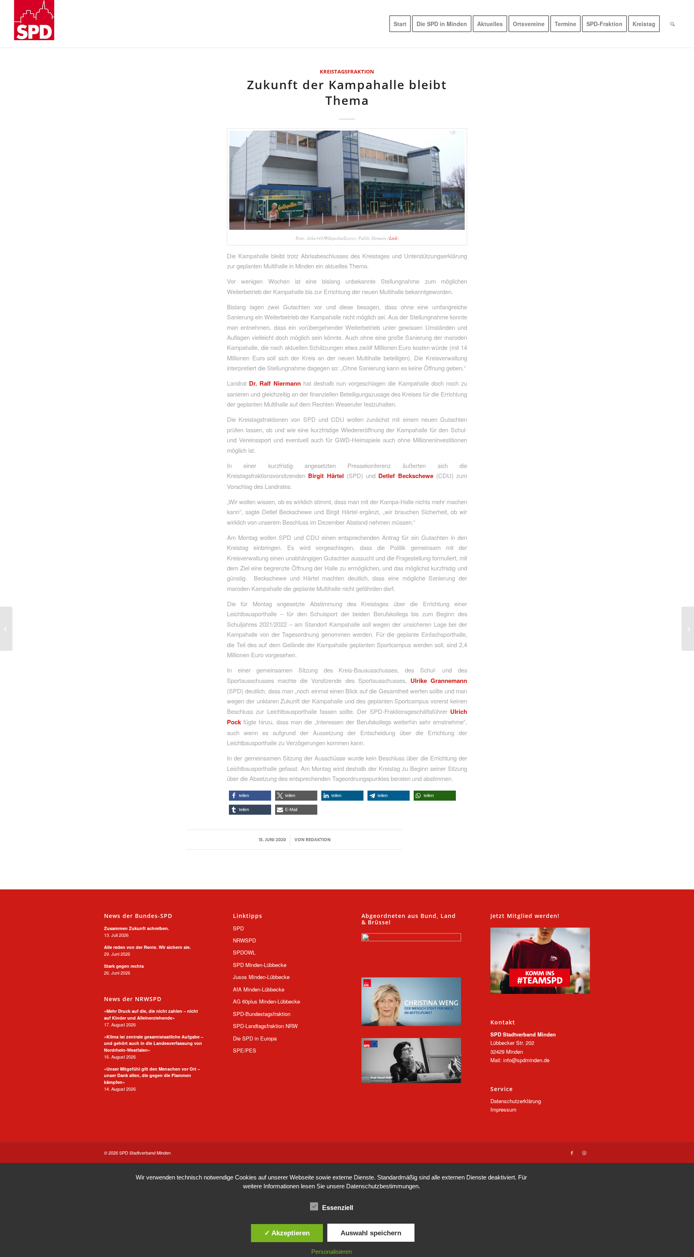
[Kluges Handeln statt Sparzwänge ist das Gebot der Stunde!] (688, 629)
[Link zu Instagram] (584, 1153)
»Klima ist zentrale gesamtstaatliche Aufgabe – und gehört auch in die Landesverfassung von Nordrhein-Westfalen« (153, 1043)
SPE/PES (244, 1050)
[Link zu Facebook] (572, 1153)
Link (393, 238)
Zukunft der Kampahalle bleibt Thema (347, 92)
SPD (238, 928)
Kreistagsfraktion (347, 71)
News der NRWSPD (132, 999)
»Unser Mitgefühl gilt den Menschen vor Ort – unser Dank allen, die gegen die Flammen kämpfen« (152, 1075)
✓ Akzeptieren (287, 1233)
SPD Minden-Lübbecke (259, 965)
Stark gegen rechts (124, 966)
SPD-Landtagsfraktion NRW (265, 1026)
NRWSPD (244, 940)
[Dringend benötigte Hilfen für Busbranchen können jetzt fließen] (6, 629)
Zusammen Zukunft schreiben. (136, 928)
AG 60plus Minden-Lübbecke (266, 1001)
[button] (250, 796)
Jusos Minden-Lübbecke (261, 977)
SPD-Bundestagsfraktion (261, 1014)
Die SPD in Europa (255, 1038)
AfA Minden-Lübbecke (258, 989)
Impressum (503, 1109)
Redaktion (318, 839)
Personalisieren (331, 1251)
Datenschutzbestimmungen (382, 1186)
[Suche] (672, 23)
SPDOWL (244, 952)
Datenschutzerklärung (515, 1101)
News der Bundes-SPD (138, 916)
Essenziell (337, 1207)
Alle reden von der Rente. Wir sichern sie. (147, 947)
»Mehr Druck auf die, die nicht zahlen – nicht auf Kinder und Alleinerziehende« (151, 1014)
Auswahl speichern (371, 1233)
